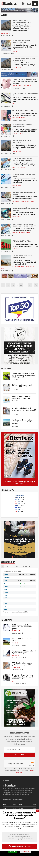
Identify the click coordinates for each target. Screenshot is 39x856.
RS (3, 566)
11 (21, 285)
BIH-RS (17, 566)
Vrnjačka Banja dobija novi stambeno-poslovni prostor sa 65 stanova (24, 410)
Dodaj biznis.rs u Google (20, 846)
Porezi (23, 266)
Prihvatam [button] (12, 851)
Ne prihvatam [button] (25, 851)
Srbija (8, 33)
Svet (13, 681)
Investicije (16, 167)
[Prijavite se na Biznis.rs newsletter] (29, 4)
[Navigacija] (35, 3)
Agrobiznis (15, 643)
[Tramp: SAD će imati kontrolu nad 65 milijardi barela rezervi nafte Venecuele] (6, 677)
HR (11, 566)
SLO (7, 566)
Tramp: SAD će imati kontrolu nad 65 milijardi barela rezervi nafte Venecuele (22, 677)
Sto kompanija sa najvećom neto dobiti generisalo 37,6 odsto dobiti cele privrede (24, 180)
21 (25, 645)
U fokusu (21, 133)
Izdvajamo (22, 86)
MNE (30, 566)
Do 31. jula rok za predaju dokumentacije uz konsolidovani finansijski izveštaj (24, 262)
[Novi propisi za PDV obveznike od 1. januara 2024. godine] (6, 653)
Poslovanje (16, 118)
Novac (14, 185)
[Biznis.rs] (10, 785)
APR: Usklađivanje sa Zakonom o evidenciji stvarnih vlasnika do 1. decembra (24, 147)
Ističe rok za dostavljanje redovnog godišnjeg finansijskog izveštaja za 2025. (25, 99)
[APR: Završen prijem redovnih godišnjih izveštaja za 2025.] (6, 665)
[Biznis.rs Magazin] (19, 455)
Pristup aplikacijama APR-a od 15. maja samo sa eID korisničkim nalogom (24, 47)
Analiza (15, 86)
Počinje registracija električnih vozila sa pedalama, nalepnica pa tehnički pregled (23, 375)
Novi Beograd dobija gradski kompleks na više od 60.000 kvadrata (22, 422)
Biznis (3, 33)
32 (25, 657)
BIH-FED (24, 566)
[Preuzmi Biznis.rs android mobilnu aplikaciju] (23, 4)
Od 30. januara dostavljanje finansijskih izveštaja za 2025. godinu (22, 627)
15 (25, 683)
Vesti (19, 67)
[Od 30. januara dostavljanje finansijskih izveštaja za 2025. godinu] (6, 627)
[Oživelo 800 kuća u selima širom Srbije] (6, 641)
